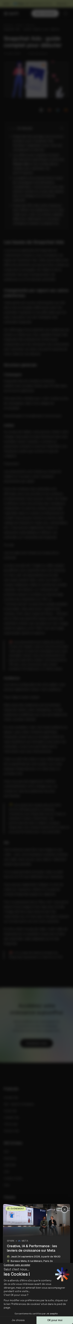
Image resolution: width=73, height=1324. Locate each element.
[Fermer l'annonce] (36, 662)
